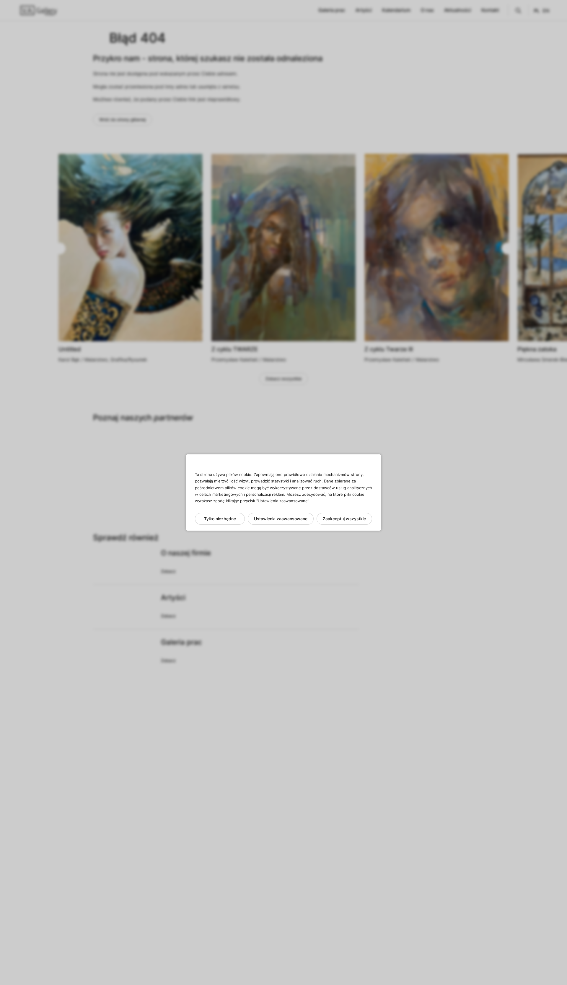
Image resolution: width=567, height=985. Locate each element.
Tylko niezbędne (220, 518)
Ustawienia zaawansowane (280, 518)
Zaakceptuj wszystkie (344, 518)
